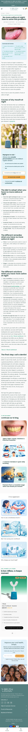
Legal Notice (8, 721)
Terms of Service (15, 721)
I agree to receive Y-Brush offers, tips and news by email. (15, 660)
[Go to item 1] (12, 633)
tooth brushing (15, 286)
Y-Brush (7, 13)
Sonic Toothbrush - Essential (9, 606)
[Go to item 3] (15, 633)
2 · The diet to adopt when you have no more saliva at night (20, 48)
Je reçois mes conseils (14, 177)
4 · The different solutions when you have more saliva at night (20, 53)
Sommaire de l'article (14, 44)
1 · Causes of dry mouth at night (7, 47)
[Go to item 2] (14, 633)
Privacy (21, 721)
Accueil (2, 13)
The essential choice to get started (14, 627)
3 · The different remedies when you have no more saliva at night (7, 53)
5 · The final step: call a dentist (7, 57)
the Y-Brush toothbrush (17, 336)
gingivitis (12, 121)
